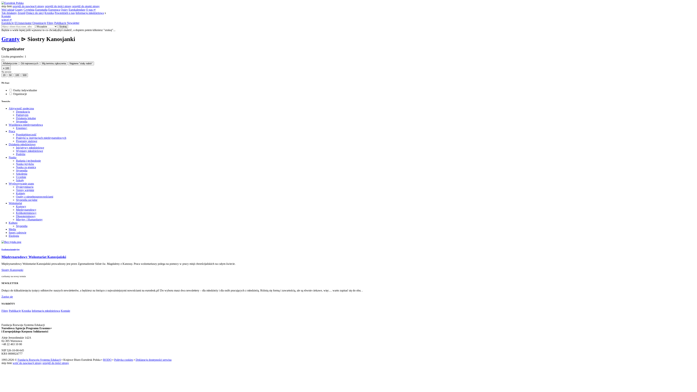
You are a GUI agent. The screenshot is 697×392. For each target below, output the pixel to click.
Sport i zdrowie (17, 232)
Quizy (64, 9)
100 (17, 75)
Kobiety (20, 193)
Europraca (54, 9)
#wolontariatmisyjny (10, 249)
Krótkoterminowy (26, 213)
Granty (19, 9)
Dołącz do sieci (35, 13)
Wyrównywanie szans (21, 183)
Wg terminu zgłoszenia (54, 63)
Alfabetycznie (10, 63)
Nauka (12, 157)
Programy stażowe (26, 141)
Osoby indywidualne (25, 90)
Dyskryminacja (24, 186)
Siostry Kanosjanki (12, 269)
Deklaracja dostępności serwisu (154, 359)
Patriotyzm (22, 115)
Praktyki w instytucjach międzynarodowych (41, 137)
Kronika (49, 13)
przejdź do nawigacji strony (28, 6)
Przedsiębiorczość (26, 134)
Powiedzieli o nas (65, 13)
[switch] (10, 90)
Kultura (13, 222)
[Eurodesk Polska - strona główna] (12, 3)
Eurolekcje (7, 22)
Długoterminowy (26, 216)
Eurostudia (41, 9)
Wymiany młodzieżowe (29, 150)
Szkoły (20, 180)
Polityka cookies (123, 359)
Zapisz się (7, 296)
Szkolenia (21, 173)
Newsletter (73, 22)
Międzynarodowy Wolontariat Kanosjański (33, 257)
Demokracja (23, 111)
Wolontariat (15, 203)
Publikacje (60, 22)
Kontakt (6, 16)
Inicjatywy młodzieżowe (30, 147)
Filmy (50, 22)
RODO (107, 359)
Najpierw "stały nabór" (81, 63)
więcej (6, 19)
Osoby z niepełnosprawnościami (34, 196)
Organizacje (39, 22)
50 (10, 75)
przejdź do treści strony (58, 6)
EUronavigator (23, 22)
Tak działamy (9, 13)
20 (4, 75)
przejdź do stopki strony (86, 6)
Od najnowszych (29, 63)
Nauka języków (25, 164)
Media (12, 229)
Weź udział (7, 9)
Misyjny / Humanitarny (29, 219)
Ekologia (14, 235)
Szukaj (63, 26)
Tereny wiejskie (25, 190)
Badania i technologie (28, 160)
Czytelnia (29, 9)
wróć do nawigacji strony (27, 363)
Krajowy (21, 206)
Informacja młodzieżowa (90, 13)
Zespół (21, 13)
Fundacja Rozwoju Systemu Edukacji (39, 359)
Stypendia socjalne (26, 199)
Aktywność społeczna (21, 108)
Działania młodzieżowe (22, 144)
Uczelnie (21, 177)
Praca (12, 131)
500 (25, 75)
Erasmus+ (21, 128)
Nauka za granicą (26, 167)
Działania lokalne (26, 118)
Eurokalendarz (77, 9)
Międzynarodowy (26, 209)
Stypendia (21, 121)
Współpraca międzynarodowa (26, 124)
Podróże (20, 154)
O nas (91, 9)
